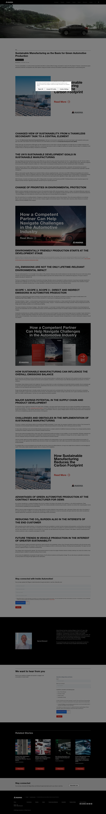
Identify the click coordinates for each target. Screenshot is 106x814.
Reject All (40, 89)
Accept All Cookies (51, 89)
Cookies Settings (64, 89)
